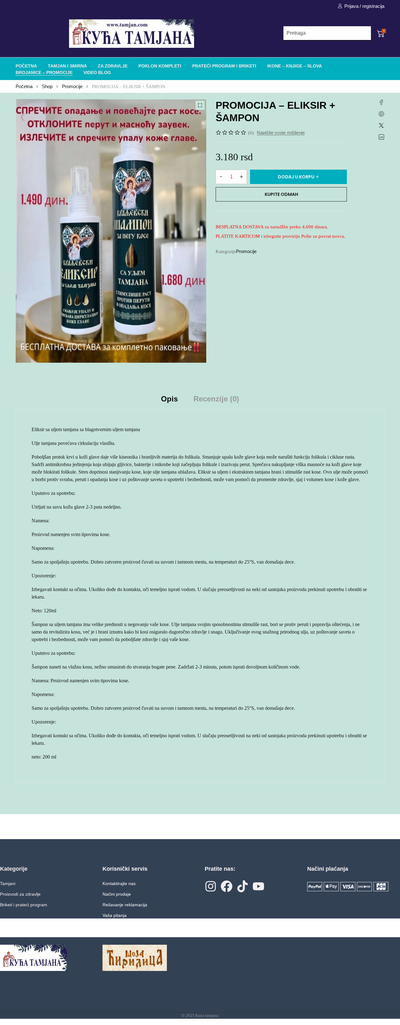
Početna (24, 86)
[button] (200, 105)
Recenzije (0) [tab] (216, 399)
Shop (47, 86)
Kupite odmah (281, 194)
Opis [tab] (169, 399)
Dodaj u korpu (296, 177)
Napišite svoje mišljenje (281, 132)
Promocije (72, 86)
